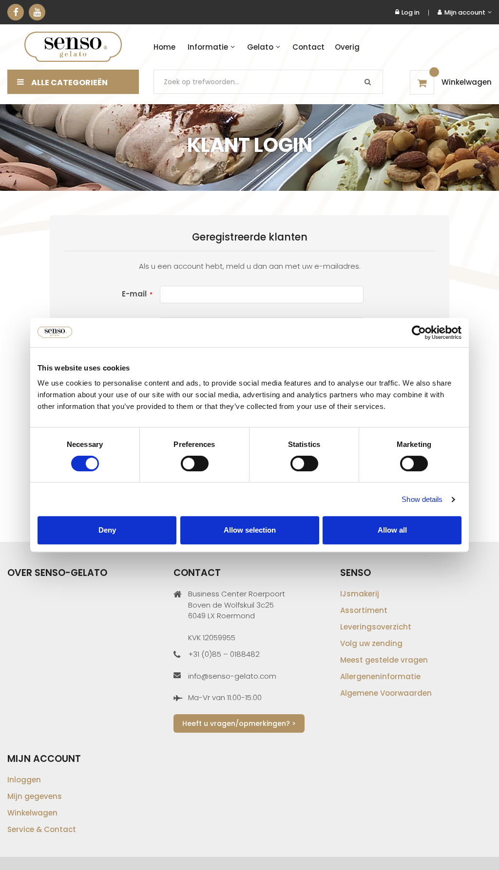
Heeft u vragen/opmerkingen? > (239, 723)
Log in (411, 12)
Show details (422, 499)
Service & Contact (41, 829)
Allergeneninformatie (380, 676)
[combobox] (268, 82)
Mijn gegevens (34, 796)
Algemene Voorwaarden (386, 693)
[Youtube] (37, 12)
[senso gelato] (73, 47)
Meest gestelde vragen (384, 660)
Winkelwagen (32, 813)
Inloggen (24, 780)
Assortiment (363, 610)
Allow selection (250, 530)
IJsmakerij (359, 594)
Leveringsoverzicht (375, 627)
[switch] (195, 464)
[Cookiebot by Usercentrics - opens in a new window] (418, 332)
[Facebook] (15, 12)
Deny (107, 530)
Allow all (392, 530)
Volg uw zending (371, 643)
